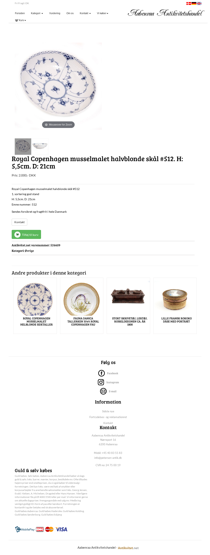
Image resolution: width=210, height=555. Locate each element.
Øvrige (29, 251)
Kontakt (19, 222)
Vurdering (54, 13)
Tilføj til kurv (29, 234)
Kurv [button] (21, 20)
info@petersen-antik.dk (108, 457)
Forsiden (21, 13)
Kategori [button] (36, 13)
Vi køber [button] (101, 13)
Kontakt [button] (84, 13)
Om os (70, 13)
